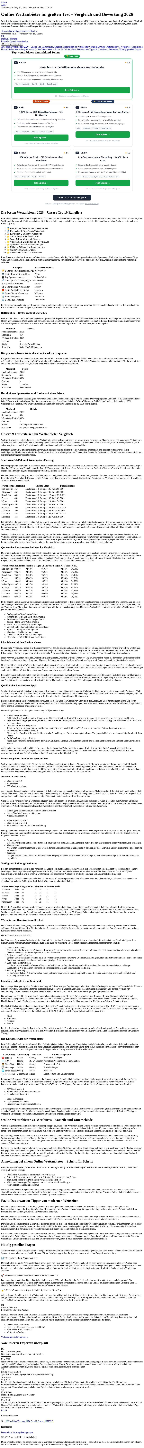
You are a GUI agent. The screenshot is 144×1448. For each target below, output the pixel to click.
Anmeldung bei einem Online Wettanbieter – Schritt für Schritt (41, 49)
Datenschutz (6, 1432)
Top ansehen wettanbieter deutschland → (19, 31)
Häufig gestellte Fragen (130, 49)
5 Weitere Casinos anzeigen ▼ (72, 198)
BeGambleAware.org (92, 204)
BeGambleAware (34, 1421)
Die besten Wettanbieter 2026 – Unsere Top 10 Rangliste (27, 47)
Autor (3, 5)
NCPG (48, 1421)
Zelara (4, 2)
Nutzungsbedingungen (23, 1432)
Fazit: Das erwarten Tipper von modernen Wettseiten (94, 49)
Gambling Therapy (15, 1421)
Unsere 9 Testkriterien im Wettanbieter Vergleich (75, 47)
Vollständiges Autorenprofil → (14, 1337)
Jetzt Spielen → (72, 90)
